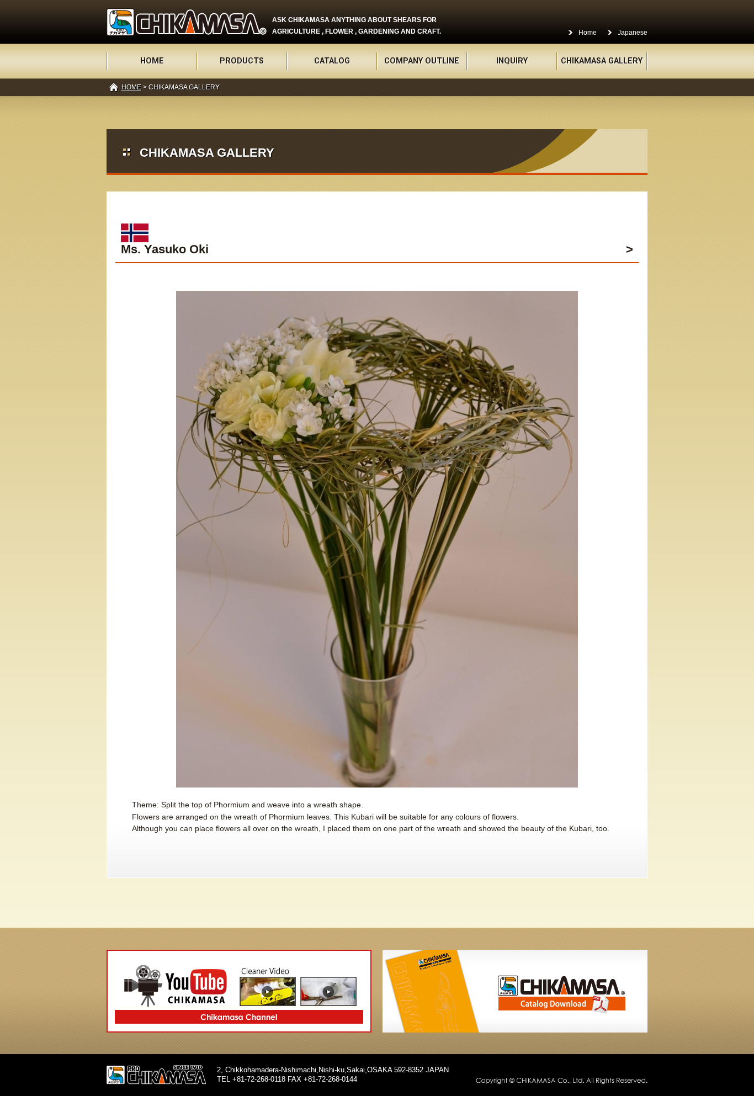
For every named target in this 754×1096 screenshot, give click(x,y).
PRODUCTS (242, 61)
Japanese (632, 32)
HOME (152, 61)
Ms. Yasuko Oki (165, 249)
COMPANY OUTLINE (421, 61)
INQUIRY (512, 61)
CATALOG (332, 61)
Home (587, 32)
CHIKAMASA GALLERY (602, 61)
